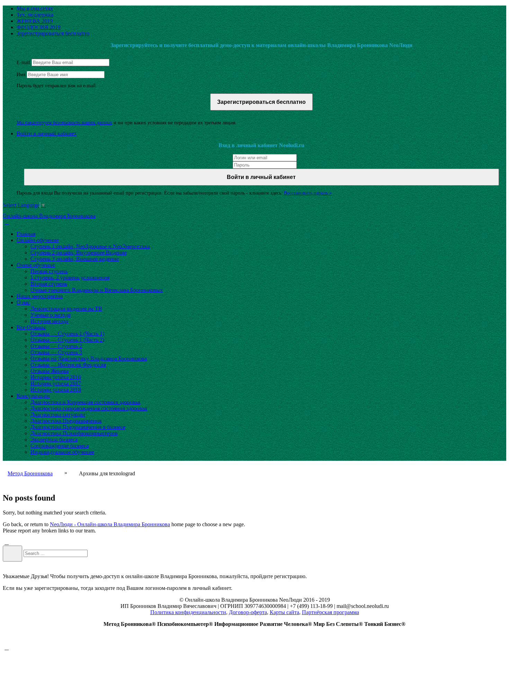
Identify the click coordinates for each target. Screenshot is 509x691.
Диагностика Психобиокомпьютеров (74, 433)
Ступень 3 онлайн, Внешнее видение (74, 259)
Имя (21, 74)
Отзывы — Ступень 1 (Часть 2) (67, 340)
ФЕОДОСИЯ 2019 (39, 27)
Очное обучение (36, 265)
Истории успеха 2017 (55, 383)
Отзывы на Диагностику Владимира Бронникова (88, 358)
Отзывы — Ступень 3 (56, 352)
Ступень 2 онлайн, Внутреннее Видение (78, 252)
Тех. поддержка (35, 15)
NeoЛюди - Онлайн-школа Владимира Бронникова (110, 524)
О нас (23, 302)
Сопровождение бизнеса (59, 446)
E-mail (23, 62)
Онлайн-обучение (38, 240)
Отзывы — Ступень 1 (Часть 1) (67, 333)
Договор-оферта (248, 612)
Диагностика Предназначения (65, 421)
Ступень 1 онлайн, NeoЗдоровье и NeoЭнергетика (90, 246)
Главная (26, 234)
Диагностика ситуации (57, 415)
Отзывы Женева (49, 371)
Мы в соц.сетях (35, 8)
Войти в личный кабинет (47, 133)
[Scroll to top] (6, 647)
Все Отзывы (31, 327)
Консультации (33, 396)
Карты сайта (284, 612)
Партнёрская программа (330, 612)
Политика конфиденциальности (188, 612)
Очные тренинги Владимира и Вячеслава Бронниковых (96, 290)
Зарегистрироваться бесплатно (53, 33)
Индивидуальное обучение (62, 452)
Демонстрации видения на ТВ (66, 309)
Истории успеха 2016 (55, 377)
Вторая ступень (48, 284)
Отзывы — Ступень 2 (56, 346)
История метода (49, 321)
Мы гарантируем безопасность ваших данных (64, 122)
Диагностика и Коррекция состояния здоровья (85, 402)
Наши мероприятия (40, 296)
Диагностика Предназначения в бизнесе (77, 427)
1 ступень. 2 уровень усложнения (69, 277)
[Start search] (12, 554)
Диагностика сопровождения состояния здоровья (88, 408)
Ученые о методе (50, 315)
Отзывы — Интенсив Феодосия (68, 365)
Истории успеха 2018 (55, 390)
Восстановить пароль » (308, 193)
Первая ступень (49, 271)
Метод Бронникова (30, 473)
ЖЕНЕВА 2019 (35, 21)
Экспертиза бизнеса (54, 439)
